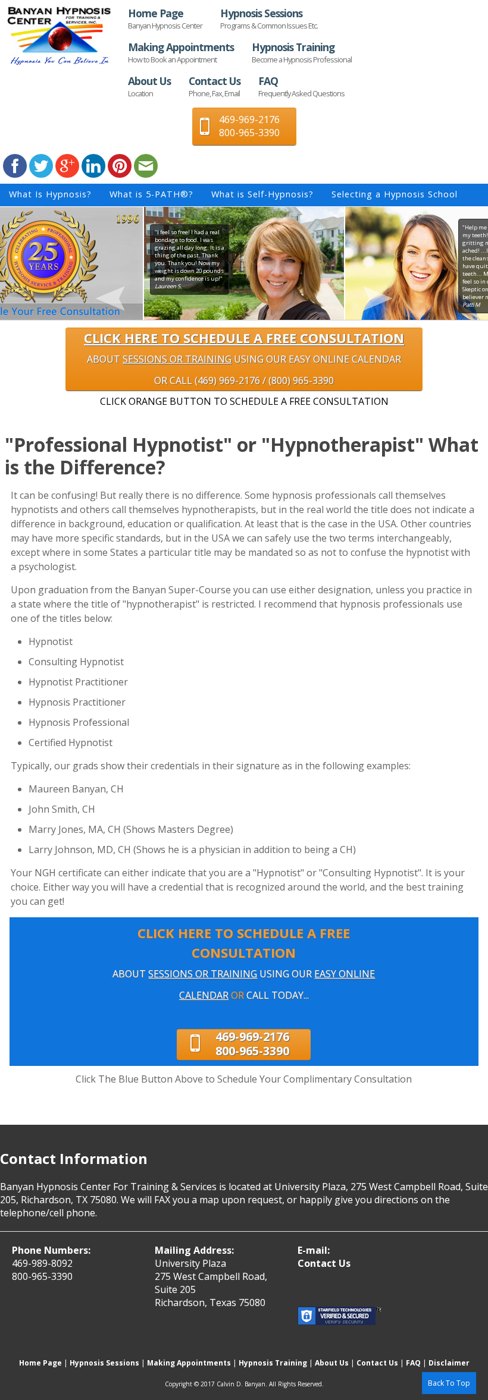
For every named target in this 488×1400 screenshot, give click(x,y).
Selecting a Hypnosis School (394, 194)
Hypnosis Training (302, 52)
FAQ (301, 86)
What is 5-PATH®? (151, 194)
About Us (149, 86)
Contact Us (214, 86)
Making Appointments (181, 52)
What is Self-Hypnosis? (262, 194)
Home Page (165, 18)
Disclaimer (449, 1363)
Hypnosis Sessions (269, 18)
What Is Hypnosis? (50, 194)
